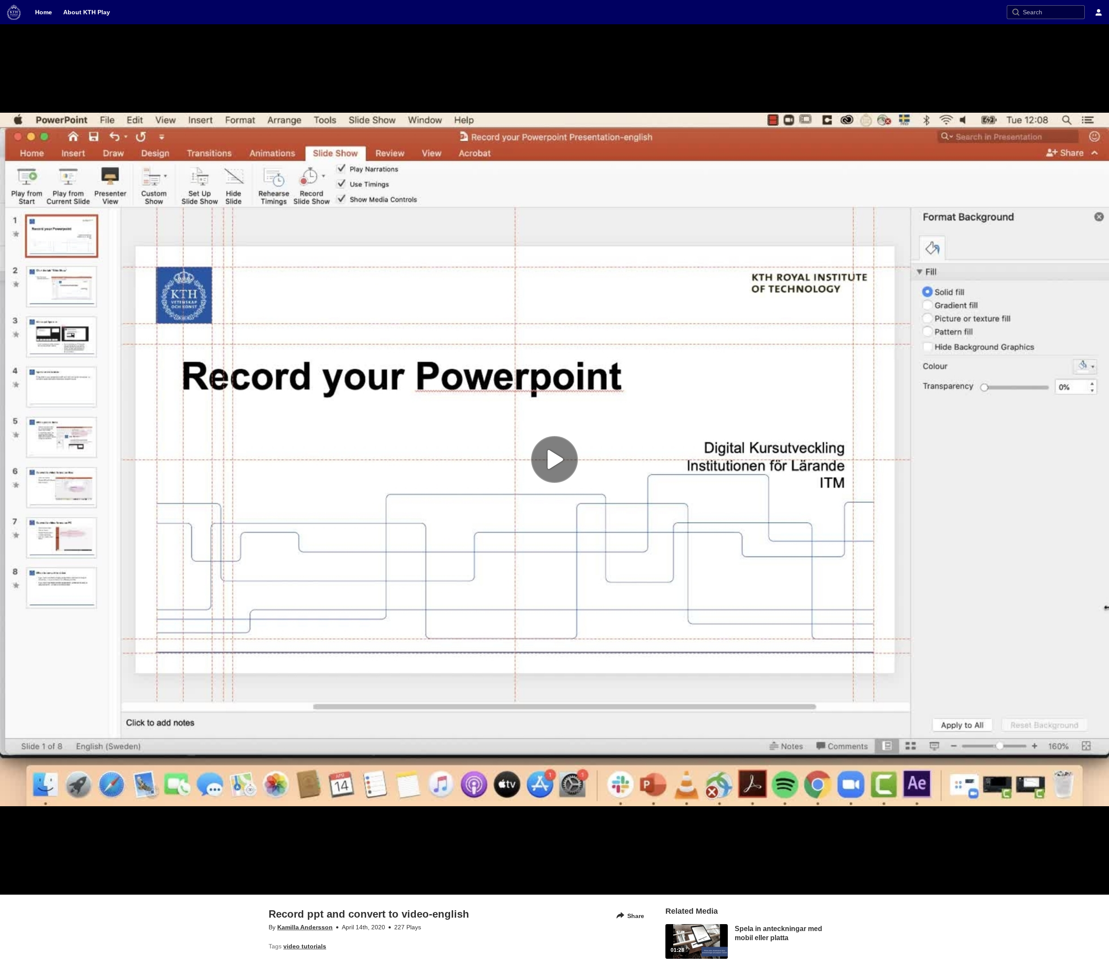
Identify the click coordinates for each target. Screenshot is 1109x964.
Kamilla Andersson (305, 927)
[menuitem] (43, 12)
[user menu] (1099, 12)
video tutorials (304, 946)
